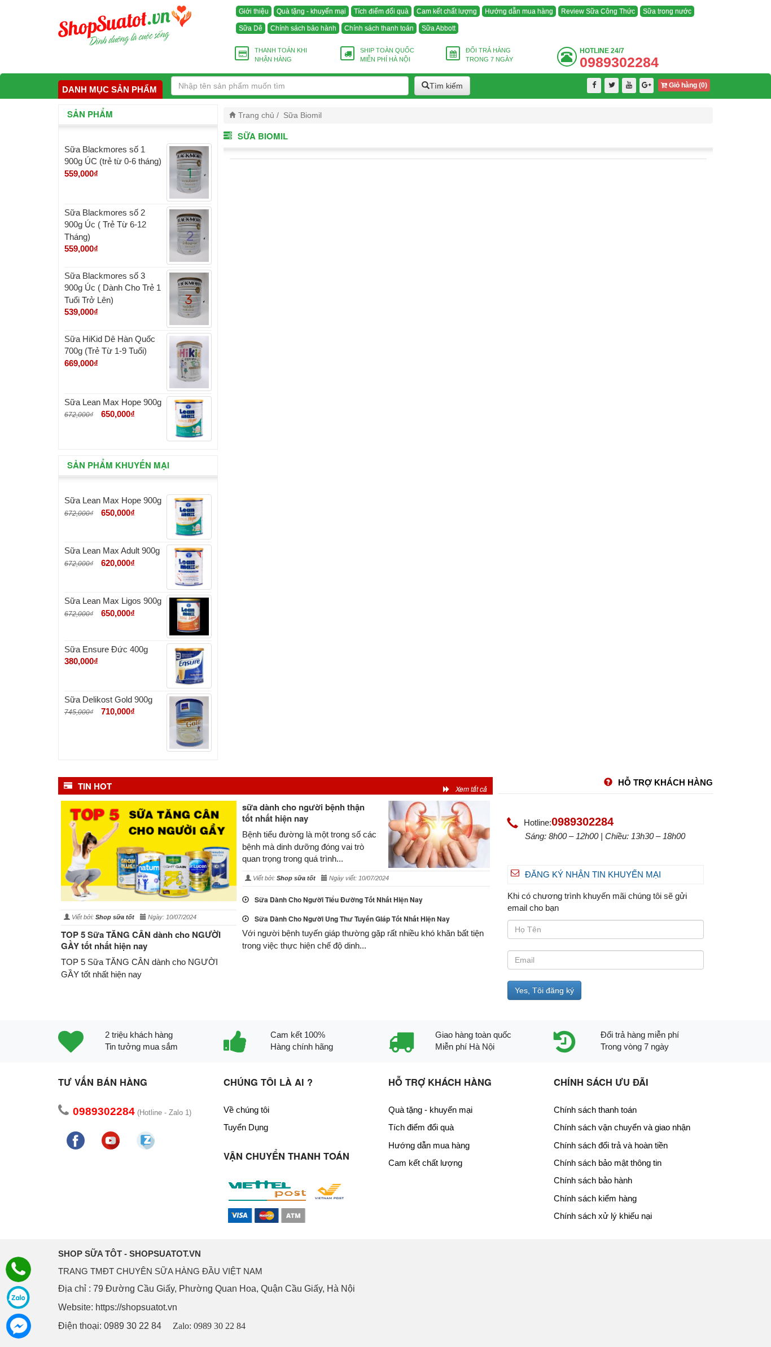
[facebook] (594, 85)
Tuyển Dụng (246, 1127)
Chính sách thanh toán (379, 28)
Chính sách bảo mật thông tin (608, 1163)
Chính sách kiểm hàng (595, 1198)
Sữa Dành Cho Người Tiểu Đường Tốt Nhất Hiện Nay (339, 899)
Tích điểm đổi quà (381, 11)
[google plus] (646, 85)
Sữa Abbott (438, 28)
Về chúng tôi (246, 1110)
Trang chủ (256, 115)
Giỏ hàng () (687, 85)
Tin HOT (95, 786)
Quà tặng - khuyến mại (311, 11)
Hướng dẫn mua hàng (519, 11)
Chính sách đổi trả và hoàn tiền (611, 1145)
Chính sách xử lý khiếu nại (603, 1216)
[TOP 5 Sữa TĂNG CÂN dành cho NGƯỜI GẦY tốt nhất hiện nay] (148, 851)
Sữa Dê (250, 28)
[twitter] (611, 85)
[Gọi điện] (18, 1269)
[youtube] (629, 85)
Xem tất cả (471, 788)
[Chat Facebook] (18, 1326)
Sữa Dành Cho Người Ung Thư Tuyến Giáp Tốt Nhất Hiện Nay (352, 919)
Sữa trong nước (667, 11)
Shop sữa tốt (114, 917)
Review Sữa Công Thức (598, 11)
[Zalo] (18, 1297)
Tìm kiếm (446, 85)
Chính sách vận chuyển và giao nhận (622, 1127)
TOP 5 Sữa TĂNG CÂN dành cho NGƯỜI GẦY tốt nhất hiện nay (141, 940)
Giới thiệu (254, 11)
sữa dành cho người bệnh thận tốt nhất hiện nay (303, 812)
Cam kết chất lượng (447, 11)
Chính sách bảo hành (303, 28)
